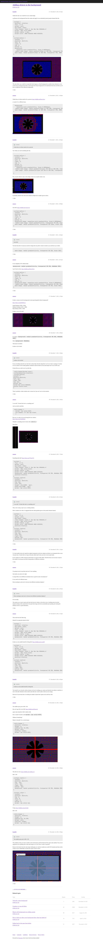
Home (14, 934)
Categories (19, 934)
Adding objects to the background (27, 5)
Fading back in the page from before (22, 923)
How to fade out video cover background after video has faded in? (29, 917)
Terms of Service (33, 934)
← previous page (16, 889)
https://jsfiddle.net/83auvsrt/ (32, 709)
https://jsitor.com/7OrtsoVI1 (28, 458)
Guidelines (25, 934)
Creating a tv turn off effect (20, 906)
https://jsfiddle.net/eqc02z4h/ (22, 808)
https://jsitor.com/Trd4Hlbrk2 (19, 419)
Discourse (20, 938)
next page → (23, 889)
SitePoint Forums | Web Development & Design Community (14, 1)
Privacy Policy (41, 934)
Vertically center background (20, 900)
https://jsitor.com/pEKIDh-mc (19, 302)
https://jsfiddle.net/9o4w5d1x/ (28, 269)
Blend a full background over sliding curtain (24, 912)
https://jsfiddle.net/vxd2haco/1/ (28, 771)
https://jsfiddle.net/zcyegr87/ (38, 642)
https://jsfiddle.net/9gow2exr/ (38, 99)
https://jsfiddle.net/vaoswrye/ (23, 207)
